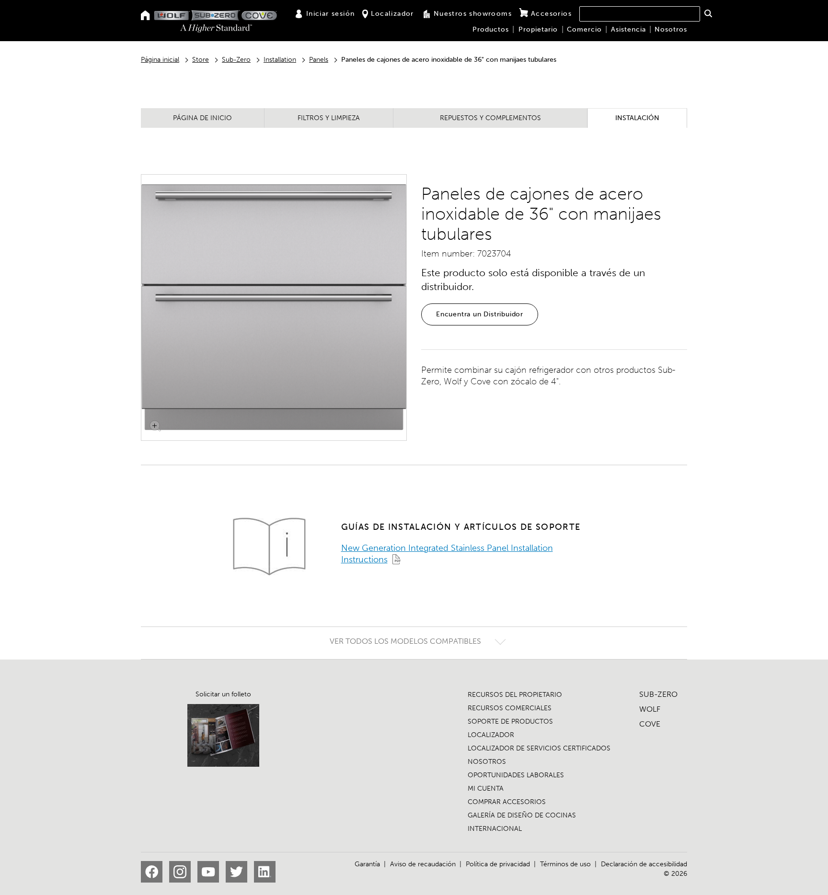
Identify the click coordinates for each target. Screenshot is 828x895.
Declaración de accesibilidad (644, 864)
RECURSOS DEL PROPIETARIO (515, 695)
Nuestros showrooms (473, 14)
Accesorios (551, 14)
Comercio (584, 29)
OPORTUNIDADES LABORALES (516, 775)
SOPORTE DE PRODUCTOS (510, 721)
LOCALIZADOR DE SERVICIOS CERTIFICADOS (539, 748)
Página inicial (160, 60)
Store (200, 60)
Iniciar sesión (330, 14)
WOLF (649, 709)
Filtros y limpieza (329, 118)
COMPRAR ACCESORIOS (507, 802)
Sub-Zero (236, 60)
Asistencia (628, 29)
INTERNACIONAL (495, 829)
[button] (708, 13)
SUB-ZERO (658, 694)
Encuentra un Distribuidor (479, 314)
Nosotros (671, 29)
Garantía (367, 864)
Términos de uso (565, 864)
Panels (318, 60)
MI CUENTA (486, 788)
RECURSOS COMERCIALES (510, 708)
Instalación (637, 118)
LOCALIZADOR (491, 735)
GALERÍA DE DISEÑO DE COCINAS (522, 815)
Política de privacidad (498, 864)
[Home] (145, 16)
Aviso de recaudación (423, 864)
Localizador (392, 14)
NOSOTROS (487, 762)
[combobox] (640, 14)
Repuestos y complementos (490, 118)
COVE (649, 723)
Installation (280, 60)
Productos (490, 29)
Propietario (538, 29)
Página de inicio (202, 118)
